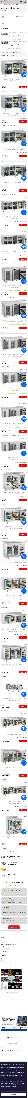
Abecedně (12, 55)
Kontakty (3, 946)
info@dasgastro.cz (7, 958)
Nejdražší (18, 52)
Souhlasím (13, 1094)
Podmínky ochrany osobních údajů (8, 940)
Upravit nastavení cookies (14, 1043)
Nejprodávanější (5, 55)
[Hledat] (17, 1)
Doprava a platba (5, 939)
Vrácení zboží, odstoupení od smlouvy (9, 944)
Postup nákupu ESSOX (6, 948)
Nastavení (13, 1090)
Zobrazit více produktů (13, 48)
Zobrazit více (14, 927)
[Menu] (24, 1)
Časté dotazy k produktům (7, 950)
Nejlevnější (12, 52)
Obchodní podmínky (5, 937)
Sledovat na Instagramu (12, 992)
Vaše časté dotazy (5, 951)
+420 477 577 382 (7, 960)
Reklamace (3, 942)
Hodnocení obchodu (14, 882)
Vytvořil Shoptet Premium (15, 1037)
